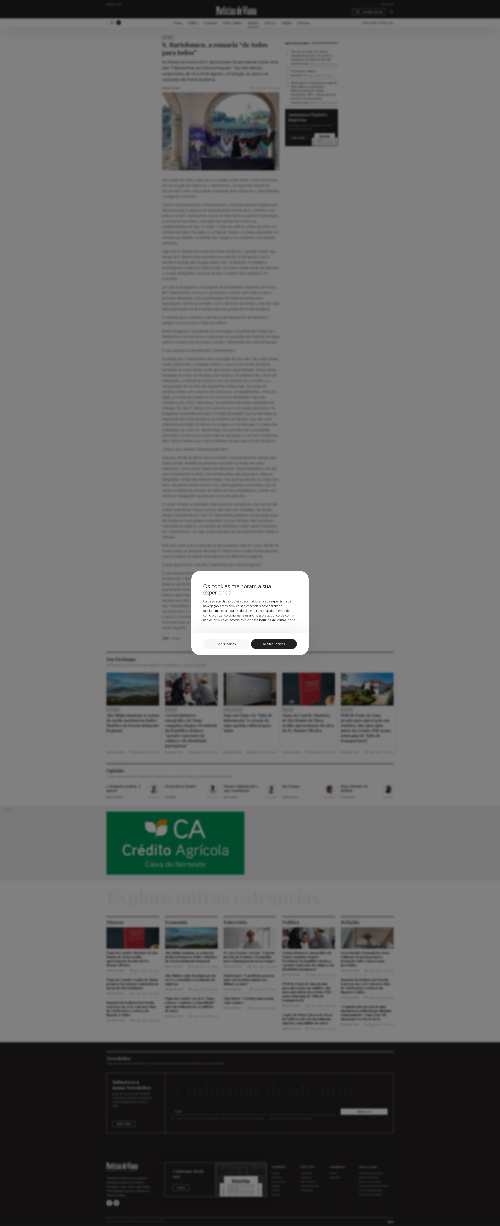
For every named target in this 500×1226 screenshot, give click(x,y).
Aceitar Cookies (274, 644)
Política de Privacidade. (277, 620)
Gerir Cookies (226, 644)
